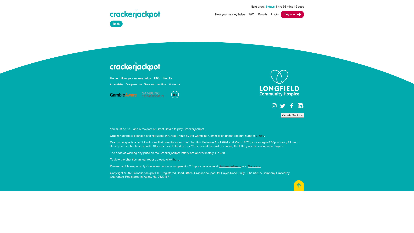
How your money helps (230, 14)
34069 (260, 136)
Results (262, 14)
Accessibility (116, 84)
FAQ (251, 14)
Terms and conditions (155, 84)
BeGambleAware (230, 166)
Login (274, 14)
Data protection (134, 84)
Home (114, 78)
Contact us (174, 84)
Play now (289, 14)
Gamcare (254, 166)
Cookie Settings (292, 115)
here (176, 159)
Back (116, 24)
